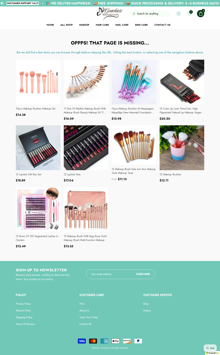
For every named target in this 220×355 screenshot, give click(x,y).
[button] (200, 13)
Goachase (105, 347)
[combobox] (153, 13)
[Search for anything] (150, 13)
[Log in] (178, 13)
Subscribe (143, 274)
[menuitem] (20, 13)
